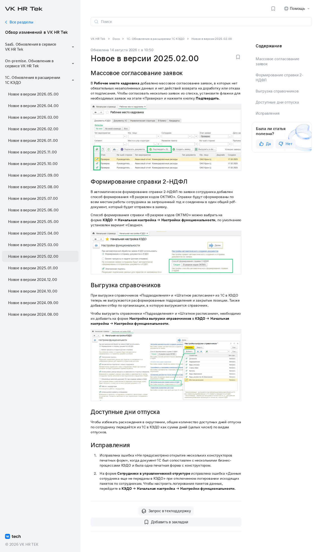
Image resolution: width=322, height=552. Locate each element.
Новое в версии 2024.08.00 (33, 314)
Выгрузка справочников (277, 91)
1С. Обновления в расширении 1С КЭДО (155, 39)
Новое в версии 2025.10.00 (32, 163)
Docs (116, 39)
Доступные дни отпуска (277, 102)
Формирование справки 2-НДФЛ (279, 77)
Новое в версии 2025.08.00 (33, 187)
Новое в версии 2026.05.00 (33, 94)
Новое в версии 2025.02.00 (33, 256)
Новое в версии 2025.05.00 (33, 221)
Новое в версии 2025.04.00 (33, 233)
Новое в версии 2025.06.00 (33, 210)
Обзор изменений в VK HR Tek (36, 32)
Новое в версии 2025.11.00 (32, 152)
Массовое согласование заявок (277, 61)
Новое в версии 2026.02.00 (33, 129)
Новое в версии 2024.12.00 (32, 279)
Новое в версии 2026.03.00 (33, 117)
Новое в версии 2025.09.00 (33, 175)
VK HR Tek (98, 39)
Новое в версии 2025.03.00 (33, 245)
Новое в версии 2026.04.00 (33, 106)
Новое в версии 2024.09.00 (33, 303)
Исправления (267, 113)
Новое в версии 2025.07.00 (33, 198)
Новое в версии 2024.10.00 (32, 291)
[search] (204, 21)
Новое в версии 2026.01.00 (33, 140)
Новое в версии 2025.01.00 (33, 268)
